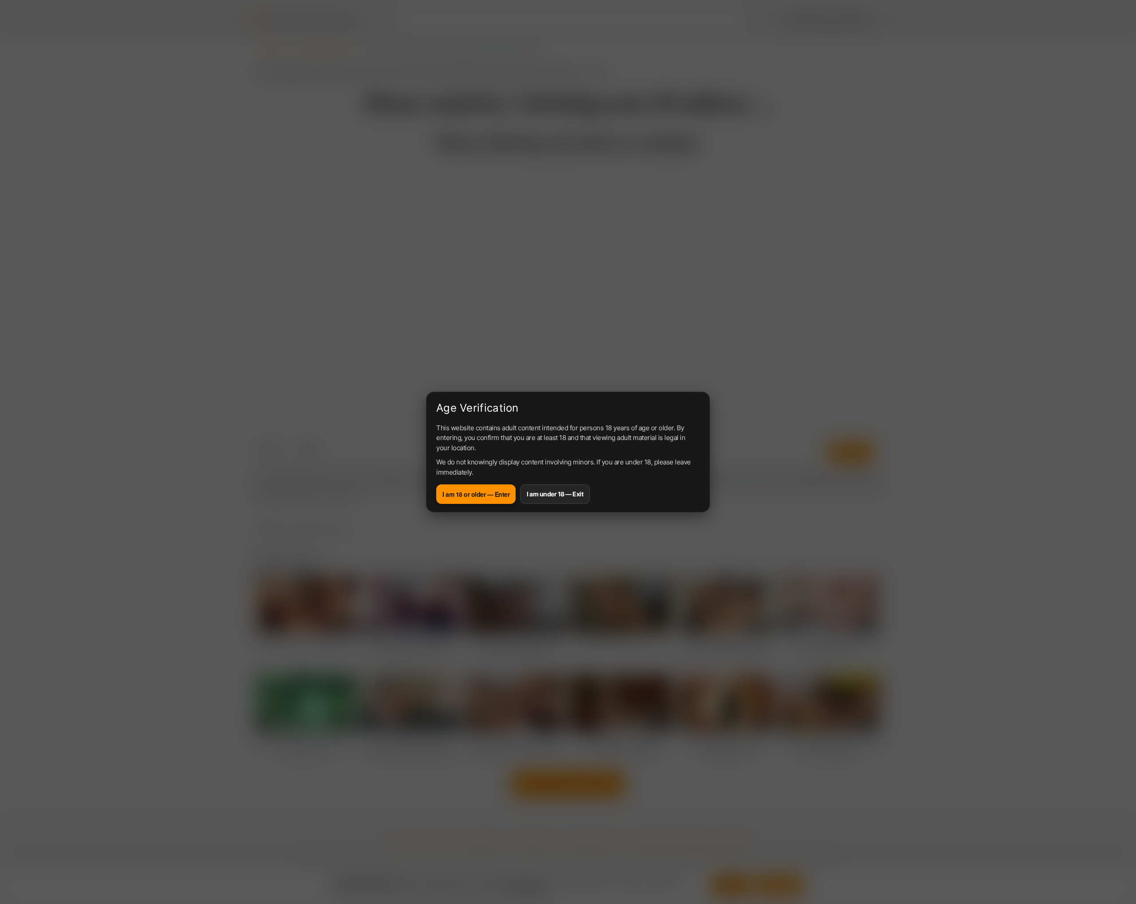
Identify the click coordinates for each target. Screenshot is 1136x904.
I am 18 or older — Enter (475, 494)
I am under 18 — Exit (555, 494)
